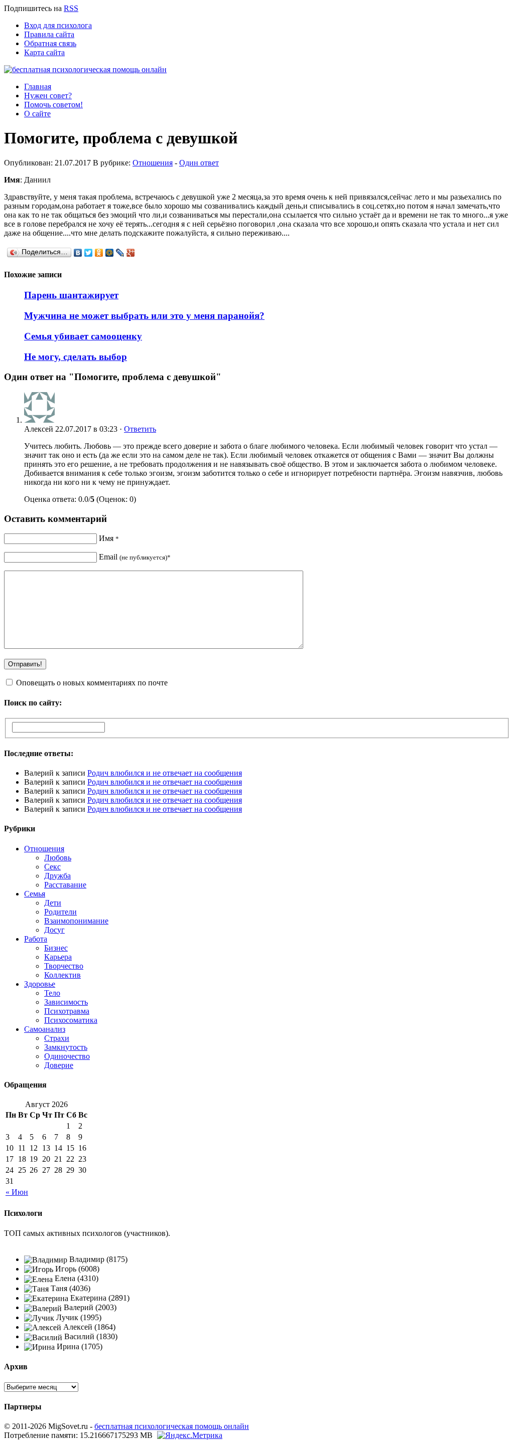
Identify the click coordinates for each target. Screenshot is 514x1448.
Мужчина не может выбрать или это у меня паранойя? (144, 315)
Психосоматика (70, 1020)
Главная (37, 86)
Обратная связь (50, 43)
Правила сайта (49, 34)
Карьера (58, 957)
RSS (71, 8)
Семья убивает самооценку (83, 336)
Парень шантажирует (71, 295)
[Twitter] (88, 252)
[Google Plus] (130, 252)
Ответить (140, 429)
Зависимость (66, 1002)
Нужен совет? (48, 95)
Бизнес (56, 948)
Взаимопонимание (76, 921)
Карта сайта (44, 52)
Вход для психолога (58, 25)
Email (135, 557)
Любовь (57, 857)
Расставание (65, 884)
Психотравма (66, 1011)
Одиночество (67, 1056)
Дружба (57, 875)
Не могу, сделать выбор (75, 356)
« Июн (17, 1192)
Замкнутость (65, 1047)
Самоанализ (44, 1029)
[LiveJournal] (120, 252)
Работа (35, 939)
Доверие (58, 1065)
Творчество (63, 966)
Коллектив (62, 975)
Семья (34, 893)
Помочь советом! (53, 104)
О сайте (37, 113)
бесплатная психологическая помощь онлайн (171, 1426)
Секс (52, 866)
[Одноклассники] (99, 252)
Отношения (153, 162)
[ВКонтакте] (78, 252)
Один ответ (199, 162)
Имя (109, 538)
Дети (52, 902)
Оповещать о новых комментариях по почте (92, 682)
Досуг (54, 930)
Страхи (56, 1038)
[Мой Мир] (109, 252)
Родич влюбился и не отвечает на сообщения (164, 773)
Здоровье (39, 984)
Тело (52, 993)
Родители (60, 912)
